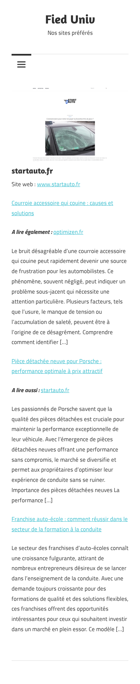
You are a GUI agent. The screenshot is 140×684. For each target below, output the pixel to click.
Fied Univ (70, 19)
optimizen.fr (68, 231)
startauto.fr (55, 390)
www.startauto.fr (58, 184)
